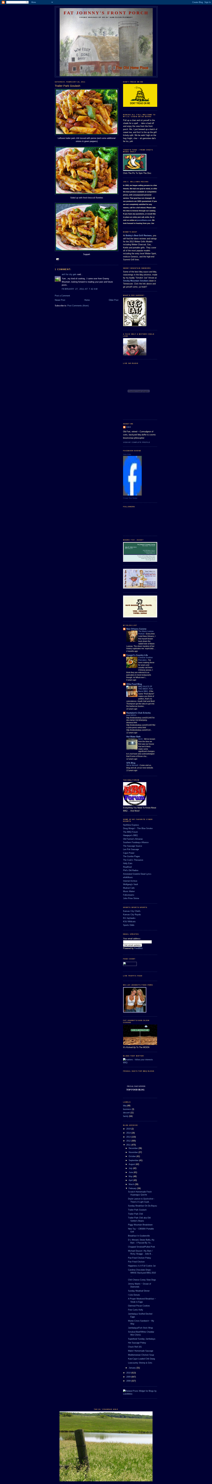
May (131, 1176)
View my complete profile (136, 442)
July (131, 1168)
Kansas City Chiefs (131, 911)
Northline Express (131, 825)
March (132, 1184)
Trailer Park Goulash (137, 1210)
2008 (128, 1381)
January (132, 1368)
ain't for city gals (69, 274)
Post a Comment (62, 295)
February (133, 1188)
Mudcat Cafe (129, 888)
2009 (128, 1377)
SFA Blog (130, 763)
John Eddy (127, 454)
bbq (124, 1105)
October (132, 1156)
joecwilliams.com (144, 220)
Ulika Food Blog (134, 684)
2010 (128, 1373)
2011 (128, 1145)
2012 (128, 1141)
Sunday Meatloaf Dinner (139, 1291)
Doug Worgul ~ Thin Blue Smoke (138, 828)
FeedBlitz (138, 948)
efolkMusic (128, 877)
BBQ (125, 1062)
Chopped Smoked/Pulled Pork (141, 1247)
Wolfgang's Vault (130, 884)
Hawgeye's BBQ (130, 835)
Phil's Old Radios (130, 870)
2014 (128, 1133)
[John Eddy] (132, 495)
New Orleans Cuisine (136, 629)
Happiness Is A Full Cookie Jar (142, 1266)
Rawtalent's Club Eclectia (138, 713)
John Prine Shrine (131, 898)
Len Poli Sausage (131, 849)
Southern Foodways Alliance (136, 842)
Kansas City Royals (132, 914)
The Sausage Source (132, 846)
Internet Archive (130, 881)
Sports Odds (128, 925)
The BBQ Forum (130, 832)
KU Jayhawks (129, 918)
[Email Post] (57, 259)
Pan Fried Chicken (136, 1262)
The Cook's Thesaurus (133, 860)
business (127, 1109)
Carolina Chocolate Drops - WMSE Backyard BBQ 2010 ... (142, 1273)
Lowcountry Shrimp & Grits (140, 1363)
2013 (128, 1137)
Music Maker (129, 891)
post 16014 (131, 715)
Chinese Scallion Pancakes (145, 658)
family (126, 1116)
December (133, 1148)
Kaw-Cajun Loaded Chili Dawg (141, 1359)
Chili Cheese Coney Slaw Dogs (142, 1280)
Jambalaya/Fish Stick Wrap (140, 1328)
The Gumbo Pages (131, 856)
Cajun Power (128, 853)
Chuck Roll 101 (135, 1347)
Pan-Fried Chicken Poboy (139, 1258)
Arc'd (140, 739)
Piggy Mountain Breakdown (140, 1225)
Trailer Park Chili (135, 1214)
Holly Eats (127, 863)
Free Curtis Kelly (135, 1310)
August (132, 1164)
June (131, 1172)
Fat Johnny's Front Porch (106, 12)
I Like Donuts (134, 1295)
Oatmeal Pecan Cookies (139, 1306)
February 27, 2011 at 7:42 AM (80, 289)
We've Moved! (132, 765)
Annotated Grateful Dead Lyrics (137, 874)
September (134, 1160)
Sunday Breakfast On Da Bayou (142, 1206)
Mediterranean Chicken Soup (141, 1355)
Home (87, 300)
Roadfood (127, 867)
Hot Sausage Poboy (137, 1343)
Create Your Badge (130, 498)
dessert (126, 1112)
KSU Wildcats (129, 921)
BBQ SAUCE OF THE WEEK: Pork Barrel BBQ (145, 689)
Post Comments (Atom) (78, 305)
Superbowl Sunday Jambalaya (141, 1339)
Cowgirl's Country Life (137, 655)
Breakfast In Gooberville (139, 1236)
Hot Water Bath (133, 736)
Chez (128, 427)
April (131, 1180)
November (133, 1152)
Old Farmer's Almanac (133, 839)
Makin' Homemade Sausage (140, 1351)
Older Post (113, 300)
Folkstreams (128, 895)
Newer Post (60, 300)
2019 (128, 1129)
